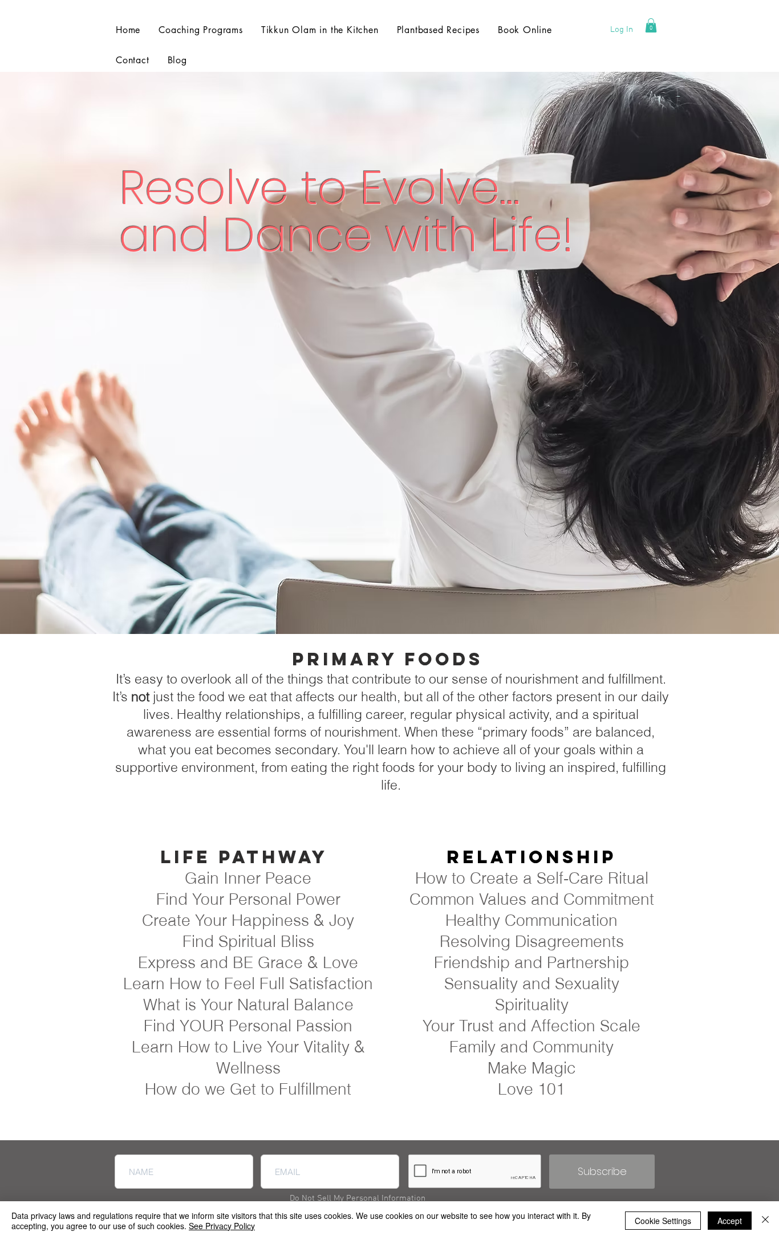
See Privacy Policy (222, 1225)
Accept (729, 1220)
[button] (651, 25)
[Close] (765, 1220)
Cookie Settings (663, 1220)
